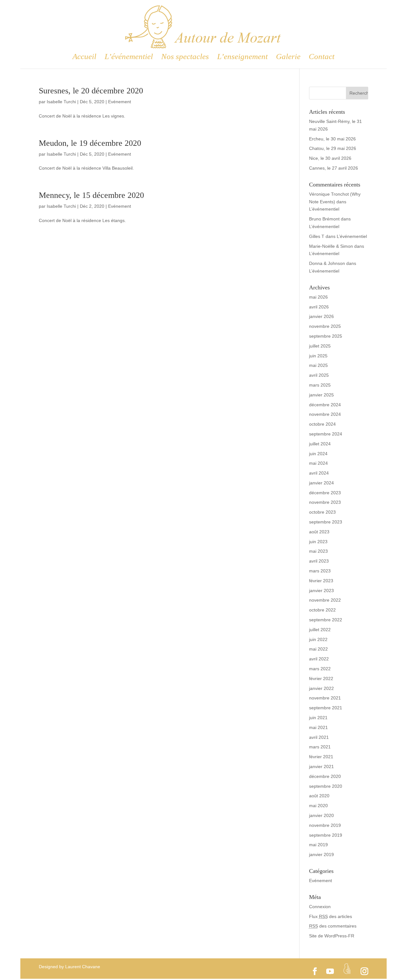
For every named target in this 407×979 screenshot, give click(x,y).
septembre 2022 (325, 619)
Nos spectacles (185, 57)
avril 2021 (319, 737)
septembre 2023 (325, 521)
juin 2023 (318, 541)
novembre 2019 (325, 825)
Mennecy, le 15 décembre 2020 (91, 195)
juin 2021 (318, 717)
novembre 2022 (325, 600)
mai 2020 (318, 805)
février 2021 (321, 756)
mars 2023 (320, 570)
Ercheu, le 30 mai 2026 (332, 138)
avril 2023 (319, 561)
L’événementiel (129, 57)
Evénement (119, 101)
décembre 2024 (325, 404)
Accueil (84, 57)
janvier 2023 (321, 590)
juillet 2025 (320, 345)
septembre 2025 (325, 336)
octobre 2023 (322, 512)
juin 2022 (318, 639)
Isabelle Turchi (61, 101)
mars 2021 (320, 746)
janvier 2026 (321, 316)
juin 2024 (318, 453)
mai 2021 (318, 727)
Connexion (320, 906)
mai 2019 (318, 844)
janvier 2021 (321, 766)
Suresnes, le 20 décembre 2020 (91, 90)
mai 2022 (318, 649)
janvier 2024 (321, 482)
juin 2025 (318, 355)
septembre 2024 (325, 433)
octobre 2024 (322, 424)
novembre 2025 (325, 326)
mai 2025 (318, 365)
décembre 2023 (325, 492)
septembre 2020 (325, 786)
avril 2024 (319, 473)
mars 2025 (320, 385)
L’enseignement (242, 57)
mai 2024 (318, 463)
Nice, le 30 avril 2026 (330, 158)
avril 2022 (319, 658)
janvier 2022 (321, 688)
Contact (322, 57)
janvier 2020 (321, 815)
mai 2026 (318, 297)
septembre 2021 (325, 707)
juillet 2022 (320, 629)
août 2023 (319, 531)
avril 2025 (319, 375)
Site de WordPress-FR (331, 935)
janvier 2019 (321, 854)
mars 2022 (320, 668)
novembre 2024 (325, 414)
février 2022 (321, 678)
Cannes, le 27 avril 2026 (333, 168)
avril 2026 (319, 306)
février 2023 (321, 580)
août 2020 (319, 795)
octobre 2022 (322, 609)
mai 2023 (318, 551)
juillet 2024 (320, 443)
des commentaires (332, 925)
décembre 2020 (325, 776)
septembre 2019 (325, 835)
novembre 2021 (325, 697)
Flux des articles (330, 916)
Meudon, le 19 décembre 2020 (90, 143)
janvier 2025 (321, 394)
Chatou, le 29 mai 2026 (332, 148)
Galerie (288, 57)
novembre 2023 (325, 502)
